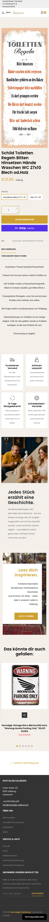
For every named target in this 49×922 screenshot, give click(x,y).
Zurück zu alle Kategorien (26, 763)
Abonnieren (38, 893)
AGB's (5, 832)
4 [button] (26, 746)
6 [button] (32, 746)
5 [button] (29, 746)
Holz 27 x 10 (35, 197)
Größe (4, 192)
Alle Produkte (9, 817)
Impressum (8, 827)
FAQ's (5, 851)
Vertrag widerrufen (34, 916)
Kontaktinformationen (13, 822)
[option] (24, 705)
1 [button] (17, 746)
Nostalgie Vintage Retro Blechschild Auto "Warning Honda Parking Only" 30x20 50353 (24, 728)
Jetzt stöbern (26, 616)
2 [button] (20, 746)
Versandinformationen (13, 865)
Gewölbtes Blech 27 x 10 (14, 197)
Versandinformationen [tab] (13, 256)
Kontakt (6, 846)
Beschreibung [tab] (8, 249)
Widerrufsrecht (10, 855)
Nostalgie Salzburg (20, 912)
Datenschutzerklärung (13, 860)
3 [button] (23, 746)
